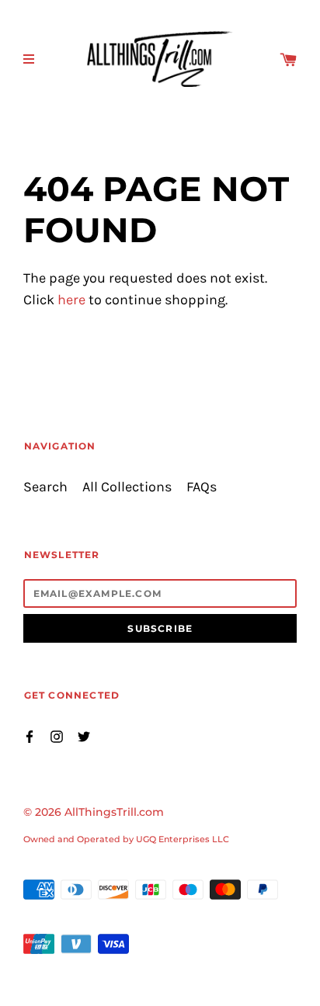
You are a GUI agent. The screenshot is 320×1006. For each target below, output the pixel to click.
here (71, 300)
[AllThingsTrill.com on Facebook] (29, 735)
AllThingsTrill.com (114, 812)
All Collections (127, 487)
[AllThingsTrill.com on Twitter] (84, 735)
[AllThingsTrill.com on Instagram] (56, 735)
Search (45, 487)
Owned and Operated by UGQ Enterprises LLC (126, 839)
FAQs (201, 487)
